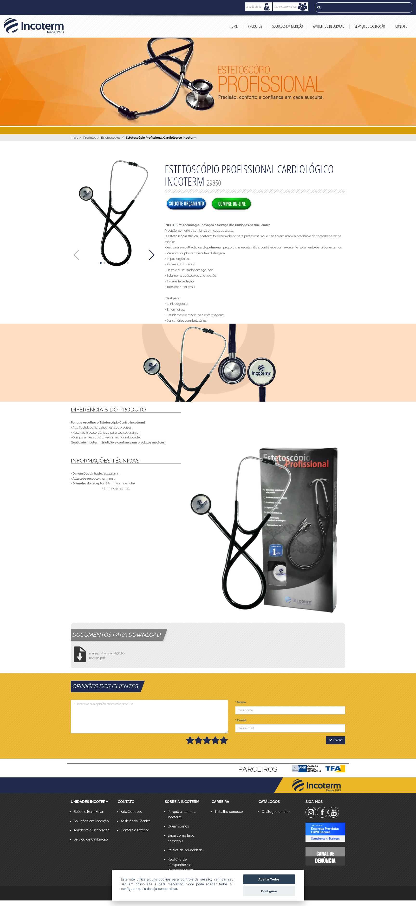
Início (74, 137)
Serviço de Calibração (370, 26)
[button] (101, 263)
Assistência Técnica (135, 821)
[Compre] (231, 204)
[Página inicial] (35, 25)
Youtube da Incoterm (333, 812)
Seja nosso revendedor (285, 6)
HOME (234, 26)
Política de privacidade (185, 850)
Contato (401, 26)
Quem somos (178, 826)
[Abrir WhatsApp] (404, 893)
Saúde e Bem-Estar (88, 812)
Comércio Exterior (135, 830)
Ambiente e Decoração (328, 26)
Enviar (337, 740)
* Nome (240, 702)
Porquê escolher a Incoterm (182, 814)
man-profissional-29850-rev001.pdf (107, 656)
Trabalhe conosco (228, 812)
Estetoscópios (110, 137)
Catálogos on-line (275, 812)
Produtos (255, 26)
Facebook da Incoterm (322, 812)
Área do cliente (254, 6)
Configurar (269, 891)
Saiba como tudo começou (181, 838)
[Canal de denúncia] (325, 856)
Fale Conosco (131, 812)
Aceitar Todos (269, 879)
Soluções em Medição (287, 26)
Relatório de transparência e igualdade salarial (181, 865)
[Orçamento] (186, 204)
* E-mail (240, 720)
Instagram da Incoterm (311, 812)
